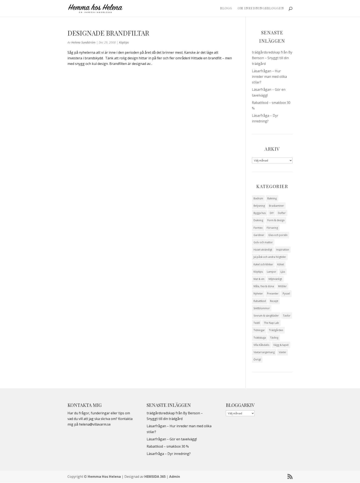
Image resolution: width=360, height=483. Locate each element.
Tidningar (259, 330)
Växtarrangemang (264, 352)
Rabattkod (260, 301)
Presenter (273, 293)
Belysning (259, 205)
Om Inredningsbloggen (261, 8)
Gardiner (259, 235)
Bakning (272, 198)
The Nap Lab (271, 323)
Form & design (276, 220)
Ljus (282, 271)
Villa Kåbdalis (261, 345)
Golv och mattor (263, 242)
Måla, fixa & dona (264, 286)
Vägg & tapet (281, 345)
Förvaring (272, 228)
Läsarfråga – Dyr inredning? (169, 453)
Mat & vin (259, 279)
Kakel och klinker (263, 264)
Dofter (282, 213)
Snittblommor (262, 308)
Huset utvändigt (263, 249)
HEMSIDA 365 (155, 476)
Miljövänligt (275, 279)
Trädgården (276, 330)
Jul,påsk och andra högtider (270, 257)
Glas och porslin (278, 235)
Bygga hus (260, 213)
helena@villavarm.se (95, 424)
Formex (258, 228)
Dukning (258, 220)
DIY (272, 213)
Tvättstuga (260, 337)
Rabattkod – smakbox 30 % (168, 446)
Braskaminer (276, 205)
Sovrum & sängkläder (266, 315)
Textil (257, 323)
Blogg (226, 8)
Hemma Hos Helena (104, 476)
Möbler (282, 286)
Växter (282, 352)
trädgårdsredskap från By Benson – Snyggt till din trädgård (272, 58)
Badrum (258, 198)
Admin (174, 476)
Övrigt (257, 359)
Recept (274, 301)
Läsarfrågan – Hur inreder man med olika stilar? (269, 76)
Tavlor (286, 315)
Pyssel (286, 293)
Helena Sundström (83, 42)
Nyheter (258, 293)
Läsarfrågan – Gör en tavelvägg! (172, 439)
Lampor (271, 271)
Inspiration (282, 249)
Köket (280, 264)
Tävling (274, 337)
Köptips (124, 42)
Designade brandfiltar (108, 33)
